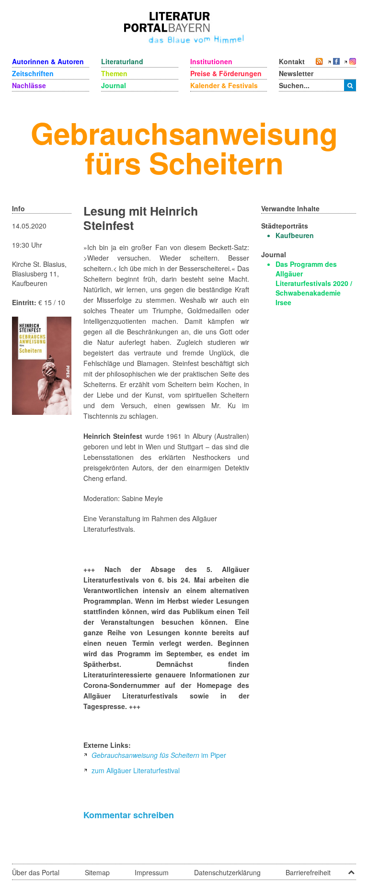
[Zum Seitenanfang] (351, 869)
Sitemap (97, 872)
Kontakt (292, 61)
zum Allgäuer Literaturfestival (135, 770)
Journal (113, 85)
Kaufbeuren (295, 235)
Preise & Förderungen (226, 73)
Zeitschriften (33, 73)
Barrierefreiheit (308, 872)
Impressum (152, 872)
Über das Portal (35, 872)
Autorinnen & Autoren (48, 61)
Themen (114, 73)
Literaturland (122, 61)
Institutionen (211, 61)
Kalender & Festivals (224, 85)
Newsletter (296, 73)
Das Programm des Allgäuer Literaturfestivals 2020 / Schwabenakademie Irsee (314, 283)
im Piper (159, 755)
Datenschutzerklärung (227, 872)
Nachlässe (29, 85)
